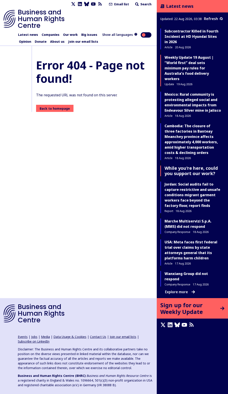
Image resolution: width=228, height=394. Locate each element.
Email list (121, 4)
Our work (70, 34)
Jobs (34, 337)
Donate (41, 41)
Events (23, 337)
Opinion (25, 41)
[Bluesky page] (86, 4)
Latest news (28, 34)
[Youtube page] (93, 4)
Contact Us (98, 337)
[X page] (73, 4)
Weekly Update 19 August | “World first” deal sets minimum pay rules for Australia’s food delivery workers (189, 68)
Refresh (211, 18)
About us (57, 41)
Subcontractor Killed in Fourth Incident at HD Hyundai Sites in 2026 (191, 36)
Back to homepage (55, 108)
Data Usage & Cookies (69, 337)
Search (145, 4)
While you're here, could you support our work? (191, 170)
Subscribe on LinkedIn (33, 341)
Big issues (89, 34)
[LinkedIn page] (80, 4)
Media (45, 337)
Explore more (176, 291)
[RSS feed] (100, 4)
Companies (50, 34)
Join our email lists (83, 41)
